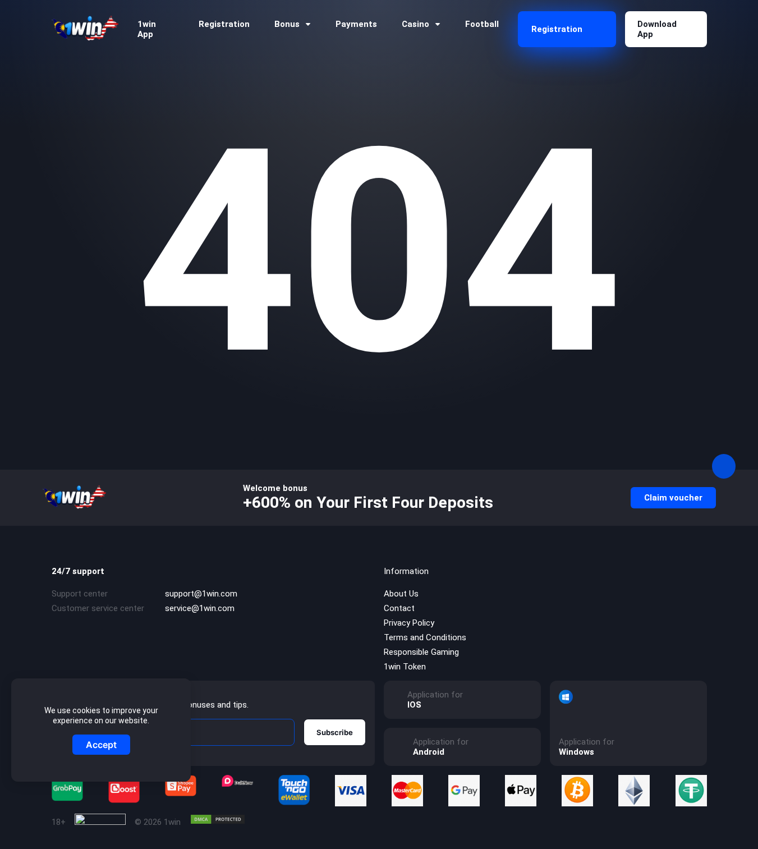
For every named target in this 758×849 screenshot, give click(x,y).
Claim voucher (673, 498)
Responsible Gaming (421, 652)
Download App (657, 29)
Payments (356, 24)
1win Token (405, 667)
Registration (224, 24)
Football (482, 24)
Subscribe (334, 732)
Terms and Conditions (425, 637)
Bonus (287, 24)
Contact (399, 608)
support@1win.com (201, 594)
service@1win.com (200, 608)
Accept (101, 744)
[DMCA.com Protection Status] (218, 819)
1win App (146, 29)
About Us (401, 594)
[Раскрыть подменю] (308, 24)
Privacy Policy (409, 623)
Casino (415, 24)
